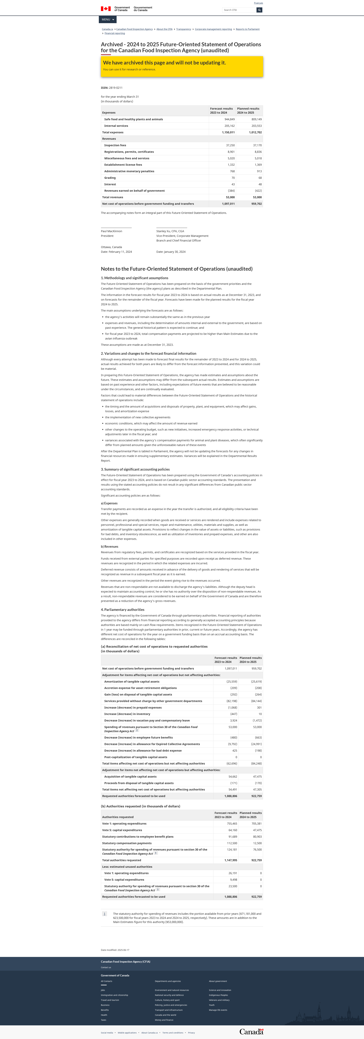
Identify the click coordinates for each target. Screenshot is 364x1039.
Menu (106, 19)
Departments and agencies (168, 981)
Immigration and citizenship (114, 995)
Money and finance (164, 1020)
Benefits (105, 1010)
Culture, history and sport (167, 1000)
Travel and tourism (110, 1000)
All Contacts (106, 981)
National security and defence (169, 995)
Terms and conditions (173, 1032)
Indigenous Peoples (218, 995)
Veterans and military (219, 1000)
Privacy (191, 1032)
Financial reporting (115, 33)
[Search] (259, 9)
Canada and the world (165, 1015)
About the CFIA (164, 29)
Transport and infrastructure (169, 1010)
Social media (107, 1032)
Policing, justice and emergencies (171, 1005)
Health (104, 1015)
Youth (212, 1005)
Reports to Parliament (248, 29)
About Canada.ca (149, 1032)
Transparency (183, 29)
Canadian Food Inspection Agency (134, 29)
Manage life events (218, 1010)
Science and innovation (220, 990)
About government (218, 981)
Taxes (103, 1020)
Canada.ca (107, 29)
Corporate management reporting (213, 29)
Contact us (106, 967)
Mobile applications (127, 1032)
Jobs (103, 990)
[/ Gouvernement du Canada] (126, 9)
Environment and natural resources (172, 990)
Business (105, 1005)
